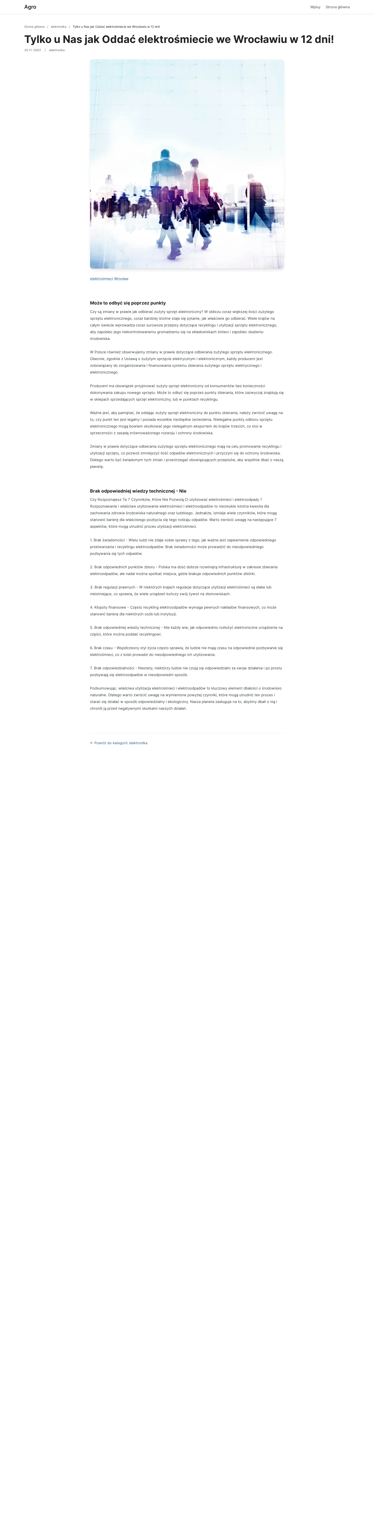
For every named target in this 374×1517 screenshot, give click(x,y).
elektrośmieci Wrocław (109, 279)
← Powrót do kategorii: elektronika (118, 743)
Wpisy (315, 7)
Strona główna (338, 7)
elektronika (59, 26)
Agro (30, 7)
